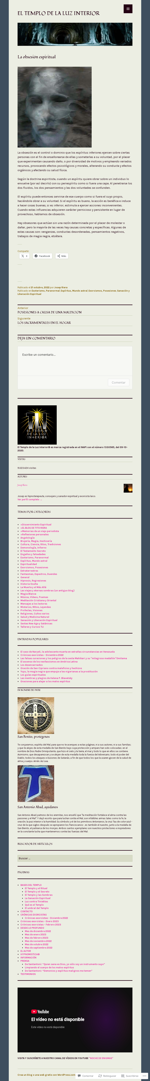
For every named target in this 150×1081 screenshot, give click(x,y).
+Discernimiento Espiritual (35, 524)
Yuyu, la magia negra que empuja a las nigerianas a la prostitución (59, 671)
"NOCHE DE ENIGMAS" (101, 1058)
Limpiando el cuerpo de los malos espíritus (49, 967)
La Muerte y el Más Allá (33, 587)
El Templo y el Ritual (36, 888)
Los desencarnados (31, 665)
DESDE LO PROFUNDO (32, 928)
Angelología (27, 537)
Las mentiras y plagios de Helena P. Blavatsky (46, 678)
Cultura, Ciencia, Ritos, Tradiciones (40, 544)
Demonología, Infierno (33, 547)
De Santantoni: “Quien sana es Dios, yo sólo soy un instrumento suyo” (65, 964)
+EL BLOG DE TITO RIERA (33, 527)
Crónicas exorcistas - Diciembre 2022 (41, 655)
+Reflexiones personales (34, 534)
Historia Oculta (29, 584)
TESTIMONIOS (28, 974)
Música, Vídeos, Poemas (34, 597)
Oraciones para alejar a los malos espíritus (45, 681)
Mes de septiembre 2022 (38, 947)
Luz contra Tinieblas (36, 901)
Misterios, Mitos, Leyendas (35, 607)
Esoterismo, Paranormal (46, 290)
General (24, 577)
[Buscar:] (75, 858)
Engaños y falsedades (33, 554)
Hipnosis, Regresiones (33, 580)
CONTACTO (26, 911)
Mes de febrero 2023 (36, 937)
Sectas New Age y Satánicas (36, 623)
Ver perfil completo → (30, 499)
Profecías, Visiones (31, 610)
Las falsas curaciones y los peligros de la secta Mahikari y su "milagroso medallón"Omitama (73, 658)
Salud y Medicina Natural (34, 617)
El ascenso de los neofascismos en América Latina (49, 661)
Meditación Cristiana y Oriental (38, 600)
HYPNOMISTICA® (30, 954)
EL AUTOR (25, 951)
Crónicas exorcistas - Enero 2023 (39, 921)
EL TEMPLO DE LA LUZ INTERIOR (59, 13)
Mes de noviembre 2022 (38, 941)
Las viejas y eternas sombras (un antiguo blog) (47, 590)
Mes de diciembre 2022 (38, 931)
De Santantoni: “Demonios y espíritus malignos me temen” (58, 970)
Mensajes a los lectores (33, 603)
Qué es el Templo (34, 904)
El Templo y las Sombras (38, 895)
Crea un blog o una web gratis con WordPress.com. (47, 1074)
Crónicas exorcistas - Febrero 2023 (40, 924)
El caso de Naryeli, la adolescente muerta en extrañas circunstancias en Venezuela (67, 651)
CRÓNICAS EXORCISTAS (33, 914)
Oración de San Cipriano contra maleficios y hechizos (51, 668)
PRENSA (24, 961)
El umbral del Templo (37, 908)
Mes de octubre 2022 (36, 944)
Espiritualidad (28, 564)
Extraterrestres (29, 570)
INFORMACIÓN (28, 957)
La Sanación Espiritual (37, 898)
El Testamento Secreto (33, 551)
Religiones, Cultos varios (34, 613)
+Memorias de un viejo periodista (39, 531)
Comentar (118, 382)
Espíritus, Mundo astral (74, 290)
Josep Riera (61, 287)
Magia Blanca (28, 593)
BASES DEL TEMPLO (31, 885)
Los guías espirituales (33, 674)
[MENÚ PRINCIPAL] (128, 8)
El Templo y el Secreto (37, 891)
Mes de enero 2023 (35, 934)
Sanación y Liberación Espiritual (38, 620)
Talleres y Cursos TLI (32, 626)
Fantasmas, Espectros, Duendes (38, 574)
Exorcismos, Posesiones (102, 290)
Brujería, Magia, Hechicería (36, 541)
